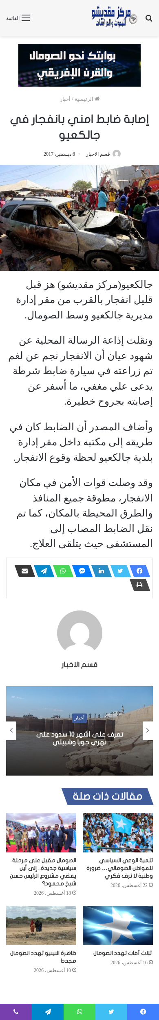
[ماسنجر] (80, 571)
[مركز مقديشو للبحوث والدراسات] (114, 18)
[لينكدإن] (99, 571)
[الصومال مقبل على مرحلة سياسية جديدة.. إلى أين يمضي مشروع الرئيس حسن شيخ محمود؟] (41, 832)
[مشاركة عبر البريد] (22, 571)
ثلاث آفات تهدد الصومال (123, 953)
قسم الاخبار (98, 154)
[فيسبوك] (137, 571)
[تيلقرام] (41, 571)
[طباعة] (137, 585)
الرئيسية (85, 99)
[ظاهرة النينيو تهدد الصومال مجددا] (41, 925)
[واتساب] (61, 571)
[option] (79, 731)
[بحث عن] (149, 21)
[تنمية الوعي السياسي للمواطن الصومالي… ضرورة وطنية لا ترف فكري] (118, 832)
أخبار (65, 99)
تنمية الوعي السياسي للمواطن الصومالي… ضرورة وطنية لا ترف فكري (119, 868)
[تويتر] (118, 571)
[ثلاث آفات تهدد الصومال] (118, 925)
